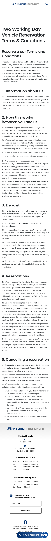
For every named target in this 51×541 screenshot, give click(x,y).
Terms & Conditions (25, 531)
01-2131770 (25, 442)
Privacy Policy (33, 528)
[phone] (47, 4)
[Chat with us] (33, 535)
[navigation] (4, 4)
